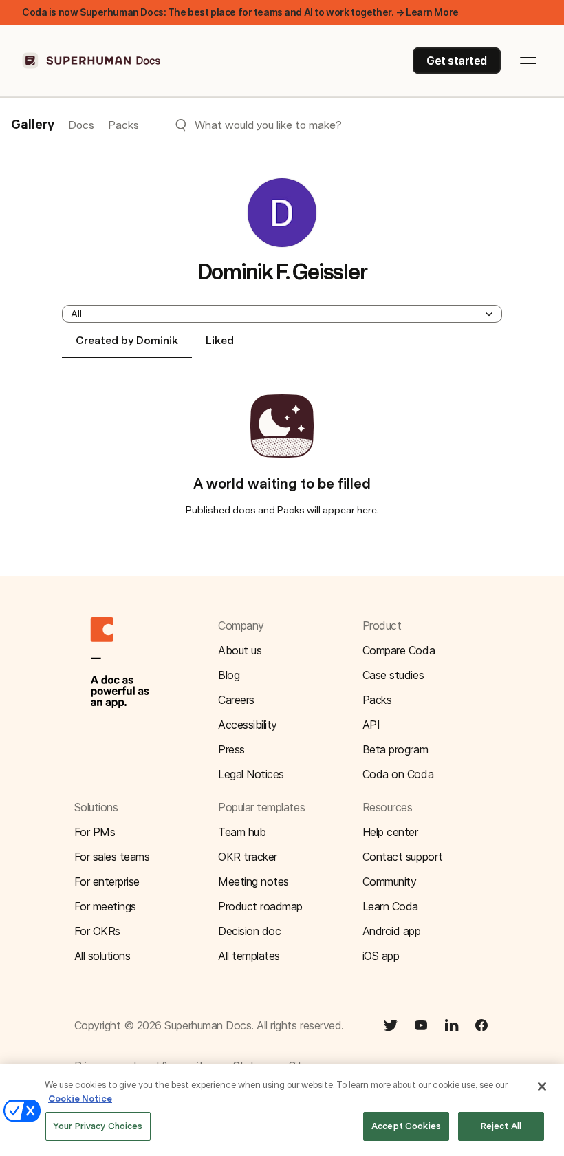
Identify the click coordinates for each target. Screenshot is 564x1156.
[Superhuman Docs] (92, 60)
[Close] (542, 1086)
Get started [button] (456, 60)
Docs (81, 124)
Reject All (501, 1126)
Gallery (32, 125)
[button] (282, 314)
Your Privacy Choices (98, 1126)
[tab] (127, 346)
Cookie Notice (80, 1098)
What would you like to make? (268, 124)
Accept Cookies (406, 1126)
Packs (123, 124)
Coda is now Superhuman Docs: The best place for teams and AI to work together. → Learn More (240, 12)
